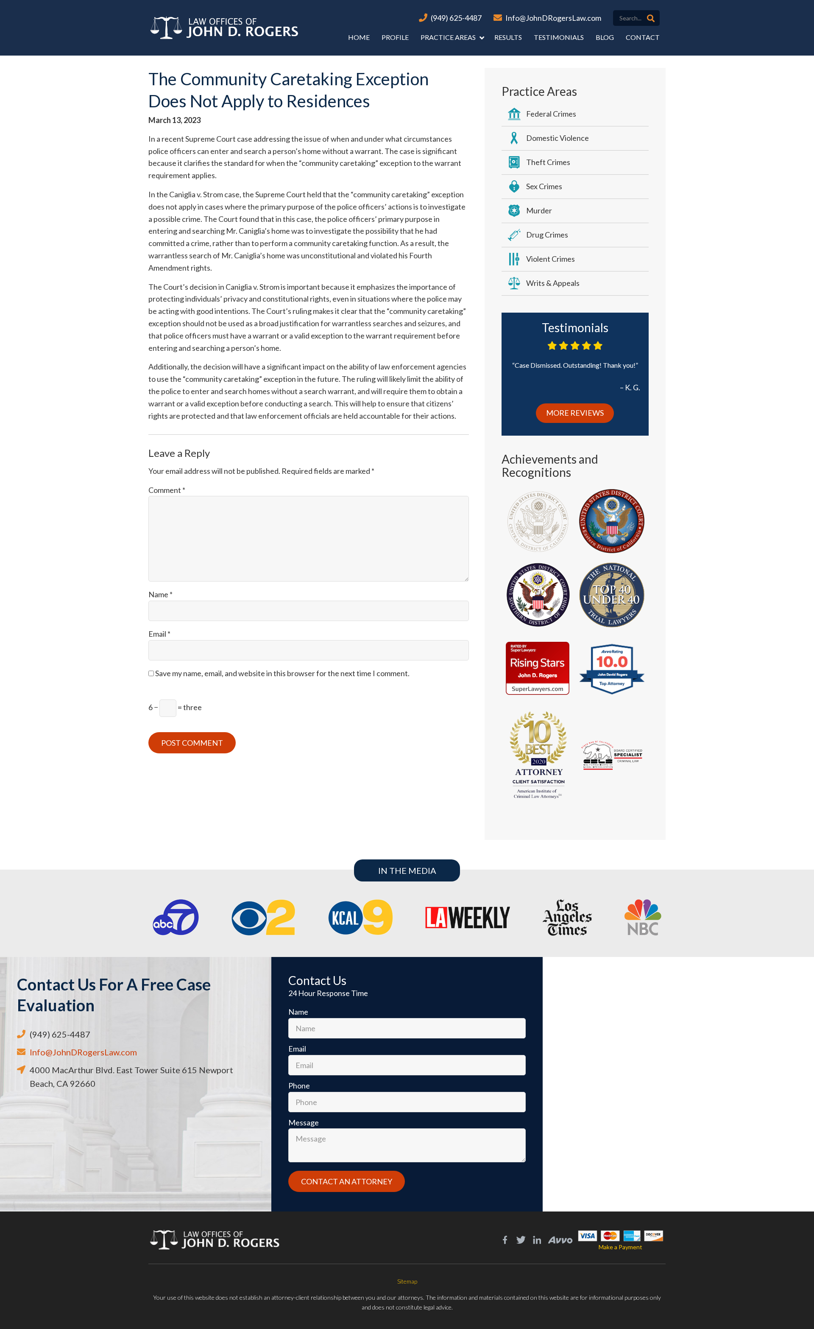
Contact (643, 37)
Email (159, 633)
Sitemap (407, 1281)
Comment (166, 490)
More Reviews (575, 412)
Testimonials (559, 37)
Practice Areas (448, 37)
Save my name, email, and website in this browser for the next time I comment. (282, 673)
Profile (395, 37)
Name (160, 594)
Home (359, 37)
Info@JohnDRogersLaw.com (553, 17)
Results (508, 37)
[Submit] (651, 18)
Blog (605, 37)
